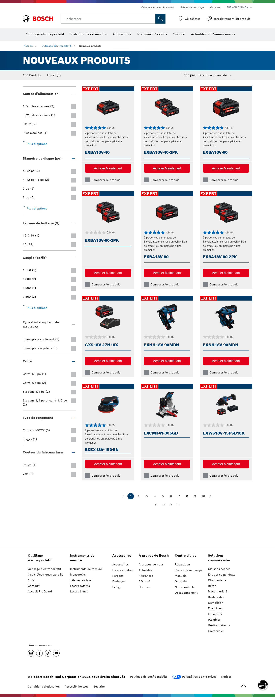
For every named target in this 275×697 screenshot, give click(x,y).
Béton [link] (212, 586)
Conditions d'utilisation (44, 686)
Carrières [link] (145, 587)
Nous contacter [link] (185, 587)
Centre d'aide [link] (185, 555)
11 (156, 504)
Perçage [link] (117, 576)
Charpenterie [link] (217, 580)
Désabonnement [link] (186, 592)
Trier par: (189, 75)
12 (163, 504)
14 (177, 504)
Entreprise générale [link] (221, 574)
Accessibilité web (77, 686)
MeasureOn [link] (78, 574)
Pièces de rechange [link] (188, 570)
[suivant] (210, 496)
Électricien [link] (215, 608)
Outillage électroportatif (56, 45)
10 (203, 496)
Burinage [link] (118, 581)
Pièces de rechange (192, 7)
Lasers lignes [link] (79, 591)
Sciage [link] (116, 587)
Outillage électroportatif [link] (40, 557)
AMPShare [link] (146, 576)
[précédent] (123, 496)
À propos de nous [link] (151, 564)
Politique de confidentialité (148, 676)
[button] (108, 168)
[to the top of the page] (269, 673)
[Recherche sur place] (160, 19)
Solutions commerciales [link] (219, 557)
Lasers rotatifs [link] (80, 586)
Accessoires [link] (121, 555)
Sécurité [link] (144, 581)
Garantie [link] (181, 581)
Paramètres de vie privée (199, 676)
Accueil (28, 45)
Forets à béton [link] (122, 570)
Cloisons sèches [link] (219, 569)
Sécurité (99, 686)
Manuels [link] (180, 576)
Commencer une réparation (157, 7)
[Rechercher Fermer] (151, 18)
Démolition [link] (215, 603)
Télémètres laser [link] (81, 580)
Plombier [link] (214, 619)
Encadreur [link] (215, 614)
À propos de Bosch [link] (154, 555)
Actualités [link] (145, 570)
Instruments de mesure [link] (82, 557)
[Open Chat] (263, 685)
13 (170, 504)
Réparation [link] (182, 564)
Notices (226, 676)
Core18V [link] (34, 586)
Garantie (215, 7)
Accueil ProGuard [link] (40, 591)
